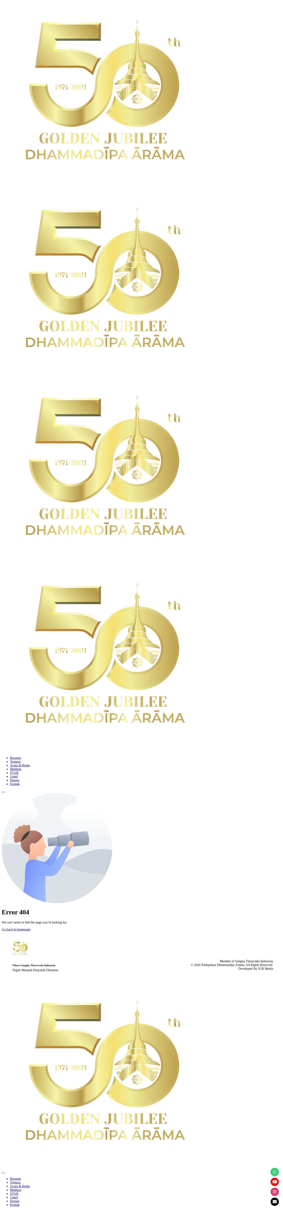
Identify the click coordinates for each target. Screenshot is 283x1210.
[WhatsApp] (275, 1172)
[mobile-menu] (3, 792)
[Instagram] (275, 1192)
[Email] (275, 1202)
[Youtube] (275, 1182)
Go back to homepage (16, 929)
